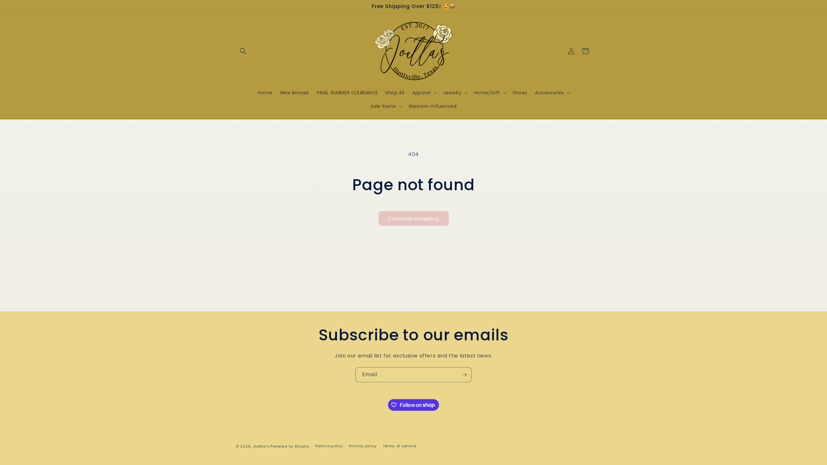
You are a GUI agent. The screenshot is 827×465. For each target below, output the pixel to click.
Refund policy (329, 446)
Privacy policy (363, 446)
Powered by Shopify (289, 446)
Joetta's (261, 446)
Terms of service (399, 446)
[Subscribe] (464, 374)
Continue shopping (413, 218)
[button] (243, 51)
